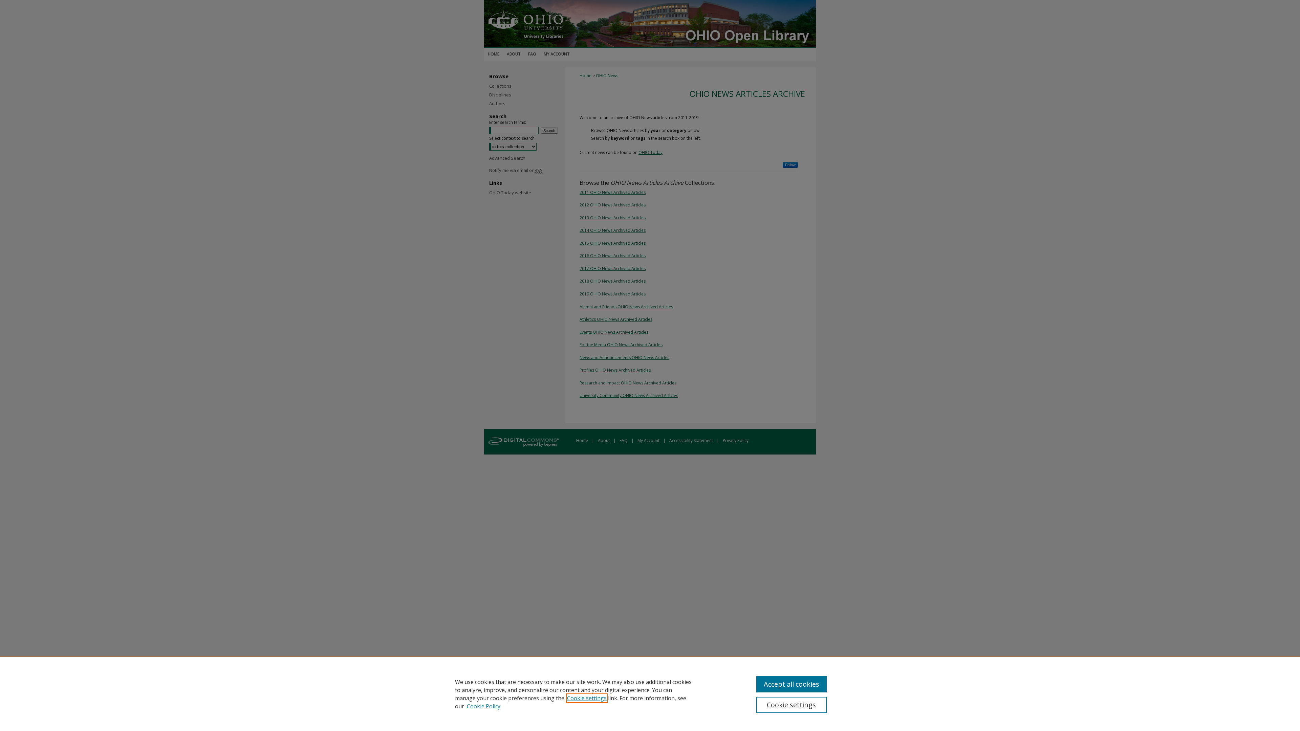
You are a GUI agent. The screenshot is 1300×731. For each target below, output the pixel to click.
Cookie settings (587, 698)
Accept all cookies (791, 684)
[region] (650, 694)
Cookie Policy (483, 706)
